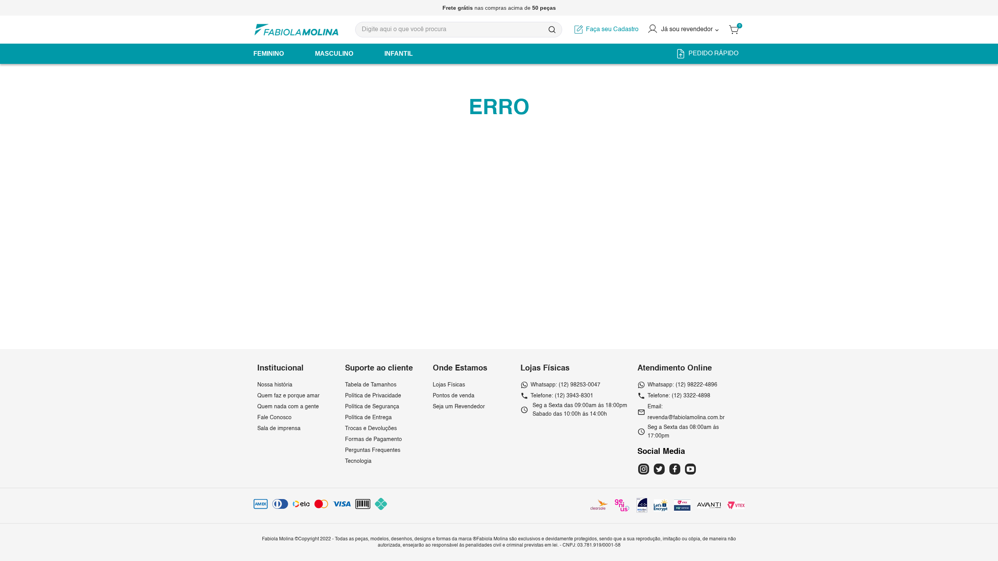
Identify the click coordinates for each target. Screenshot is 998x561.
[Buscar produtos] (552, 29)
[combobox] (458, 29)
